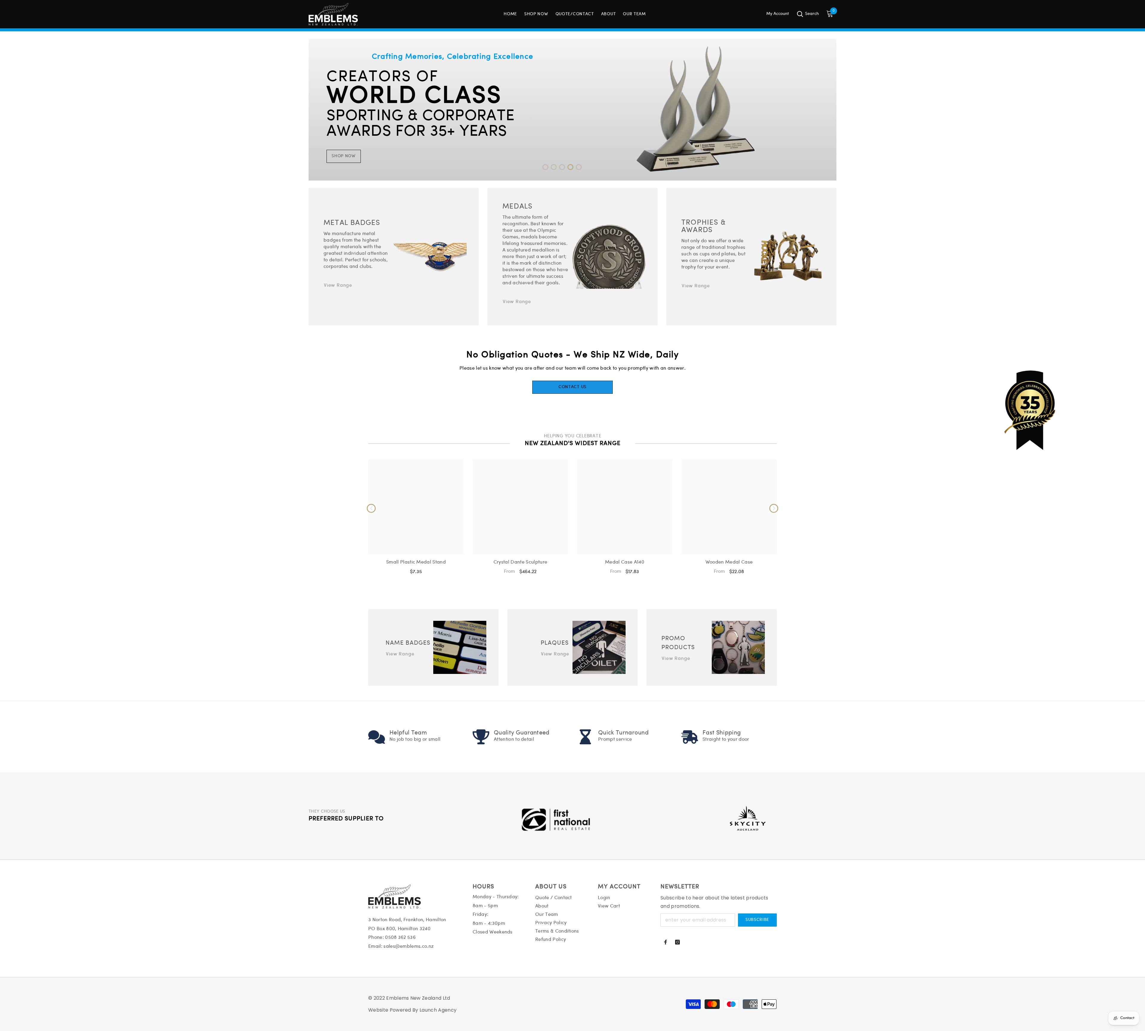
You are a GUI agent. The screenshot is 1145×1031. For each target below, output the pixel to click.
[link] (376, 736)
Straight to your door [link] (726, 739)
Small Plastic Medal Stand (416, 562)
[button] (545, 167)
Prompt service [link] (615, 739)
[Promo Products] (738, 647)
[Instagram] (677, 942)
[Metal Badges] (430, 256)
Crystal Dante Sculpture (520, 562)
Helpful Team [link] (408, 733)
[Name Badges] (459, 647)
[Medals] (609, 257)
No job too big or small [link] (414, 739)
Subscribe (757, 920)
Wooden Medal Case (729, 562)
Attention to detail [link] (514, 739)
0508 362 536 (400, 937)
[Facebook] (665, 942)
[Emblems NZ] (572, 109)
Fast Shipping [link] (722, 733)
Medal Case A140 (624, 562)
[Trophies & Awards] (787, 256)
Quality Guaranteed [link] (522, 733)
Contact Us (572, 387)
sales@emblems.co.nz (408, 946)
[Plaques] (599, 647)
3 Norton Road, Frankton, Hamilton (407, 919)
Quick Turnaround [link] (623, 733)
